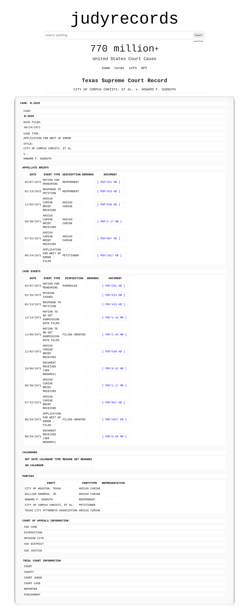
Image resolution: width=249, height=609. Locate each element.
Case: (28, 111)
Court (28, 566)
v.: (26, 154)
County (29, 572)
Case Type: (32, 133)
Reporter (30, 589)
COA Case (30, 527)
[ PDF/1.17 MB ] (109, 221)
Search (198, 35)
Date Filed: (33, 122)
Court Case (32, 583)
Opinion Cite (34, 538)
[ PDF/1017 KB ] (109, 255)
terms (119, 68)
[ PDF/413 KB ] (113, 295)
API (144, 68)
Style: (28, 144)
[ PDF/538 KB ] (108, 204)
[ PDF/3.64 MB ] (114, 436)
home (106, 68)
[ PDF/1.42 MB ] (114, 317)
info (133, 68)
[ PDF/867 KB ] (108, 238)
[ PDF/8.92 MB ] (114, 368)
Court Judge (33, 577)
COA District (34, 544)
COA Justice (33, 550)
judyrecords (124, 19)
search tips (198, 41)
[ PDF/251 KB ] (108, 182)
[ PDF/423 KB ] (108, 191)
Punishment (32, 594)
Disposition (33, 532)
